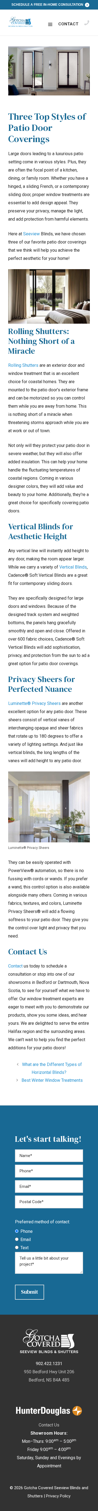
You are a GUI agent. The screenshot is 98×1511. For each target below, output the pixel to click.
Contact (68, 24)
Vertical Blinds (73, 567)
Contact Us (49, 1425)
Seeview (31, 233)
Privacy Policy (58, 1496)
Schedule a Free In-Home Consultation (47, 5)
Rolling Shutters (23, 365)
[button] (50, 24)
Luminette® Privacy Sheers (34, 703)
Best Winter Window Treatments (52, 1080)
